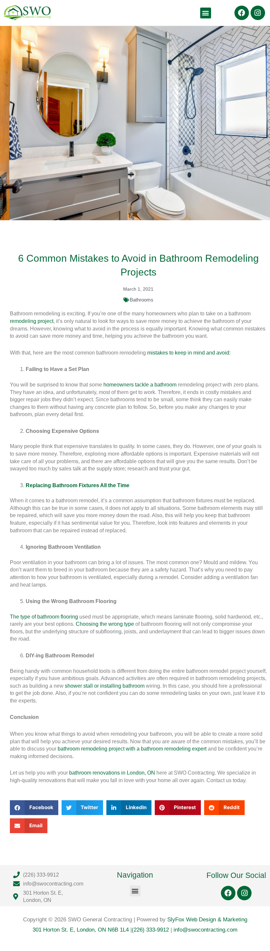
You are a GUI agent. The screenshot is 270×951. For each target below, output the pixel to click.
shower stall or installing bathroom (105, 686)
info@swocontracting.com (205, 930)
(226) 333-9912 (150, 930)
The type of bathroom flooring (44, 617)
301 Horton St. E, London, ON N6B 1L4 (81, 930)
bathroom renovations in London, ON (112, 773)
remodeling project (31, 321)
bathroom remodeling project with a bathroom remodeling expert (132, 749)
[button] (205, 13)
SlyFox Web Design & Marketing (207, 919)
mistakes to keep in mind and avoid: (188, 353)
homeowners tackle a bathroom (139, 384)
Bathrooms (141, 300)
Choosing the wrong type (105, 624)
